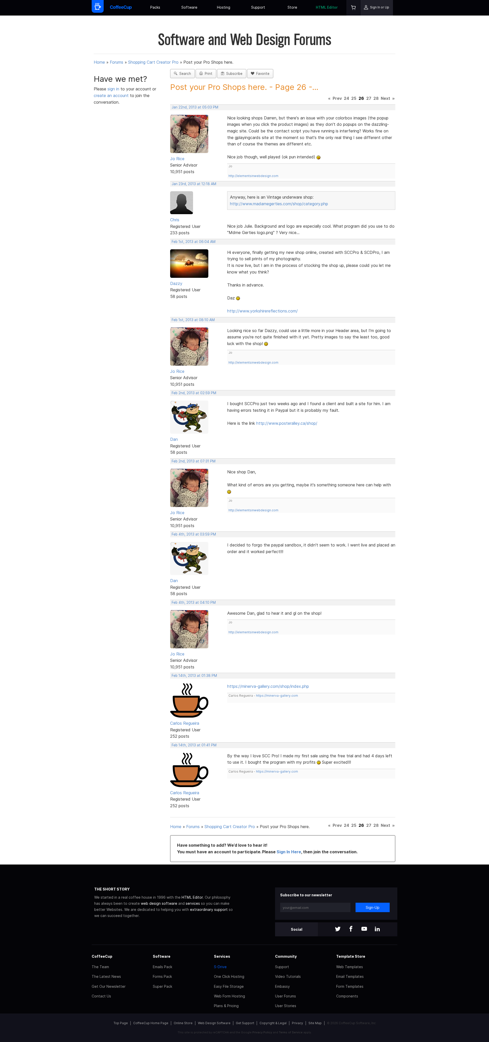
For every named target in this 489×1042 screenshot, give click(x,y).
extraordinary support (209, 909)
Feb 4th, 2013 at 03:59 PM (194, 534)
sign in (113, 88)
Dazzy (176, 283)
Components (347, 996)
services (193, 903)
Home (99, 62)
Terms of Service (291, 1032)
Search (184, 74)
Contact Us (101, 996)
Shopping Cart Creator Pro (153, 62)
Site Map (315, 1023)
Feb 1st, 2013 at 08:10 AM (193, 320)
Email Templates (350, 976)
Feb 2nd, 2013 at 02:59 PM (194, 393)
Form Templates (349, 986)
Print (207, 74)
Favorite (261, 74)
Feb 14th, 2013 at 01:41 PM (194, 745)
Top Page (121, 1023)
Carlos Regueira (184, 723)
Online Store (183, 1023)
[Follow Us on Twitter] (338, 929)
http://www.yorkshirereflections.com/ (262, 310)
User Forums (285, 996)
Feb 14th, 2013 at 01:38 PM (194, 676)
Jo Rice (177, 158)
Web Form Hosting (229, 996)
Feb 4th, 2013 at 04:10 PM (194, 602)
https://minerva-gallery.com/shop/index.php (268, 686)
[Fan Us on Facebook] (351, 929)
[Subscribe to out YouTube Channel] (364, 929)
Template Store (350, 956)
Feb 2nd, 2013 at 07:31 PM (193, 461)
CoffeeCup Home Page (150, 1023)
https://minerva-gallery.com (277, 695)
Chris (174, 219)
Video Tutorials (288, 976)
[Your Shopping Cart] (353, 8)
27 (368, 98)
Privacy (297, 1023)
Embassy (282, 986)
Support (258, 7)
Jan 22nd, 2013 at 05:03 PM (195, 107)
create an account (111, 95)
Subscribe (233, 74)
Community (286, 956)
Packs (155, 7)
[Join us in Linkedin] (377, 929)
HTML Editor (327, 7)
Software (189, 7)
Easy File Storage (229, 986)
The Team (100, 967)
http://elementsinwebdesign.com (253, 176)
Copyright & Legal (273, 1023)
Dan (174, 439)
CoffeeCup (102, 956)
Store (292, 7)
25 (353, 98)
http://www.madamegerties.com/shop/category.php (279, 203)
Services (222, 956)
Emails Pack (162, 967)
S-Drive (220, 967)
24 (346, 98)
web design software (159, 903)
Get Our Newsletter (109, 986)
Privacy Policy (262, 1032)
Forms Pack (162, 976)
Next (385, 98)
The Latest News (106, 976)
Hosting (223, 7)
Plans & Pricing (226, 1006)
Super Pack (162, 986)
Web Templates (349, 967)
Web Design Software (214, 1023)
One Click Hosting (229, 976)
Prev (337, 98)
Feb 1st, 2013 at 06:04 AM (193, 242)
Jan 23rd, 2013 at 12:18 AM (194, 184)
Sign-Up (372, 907)
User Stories (285, 1006)
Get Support (245, 1023)
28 (376, 98)
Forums (116, 62)
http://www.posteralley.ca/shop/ (286, 423)
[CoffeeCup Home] (120, 8)
